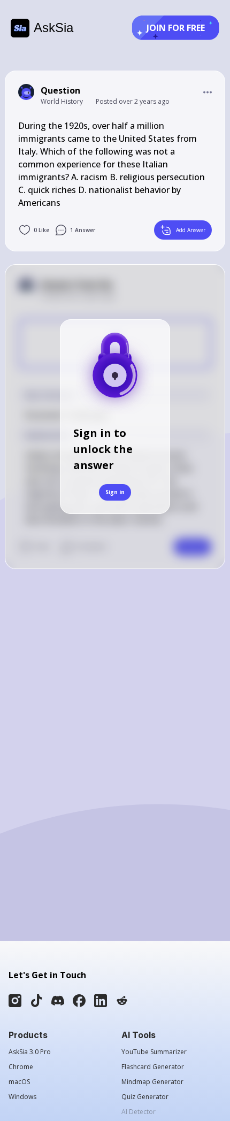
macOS (19, 1082)
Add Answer (190, 230)
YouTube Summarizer (154, 1052)
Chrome (21, 1067)
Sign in (115, 492)
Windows (22, 1097)
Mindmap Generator (152, 1082)
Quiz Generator (144, 1097)
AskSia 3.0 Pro (30, 1052)
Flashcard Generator (152, 1067)
